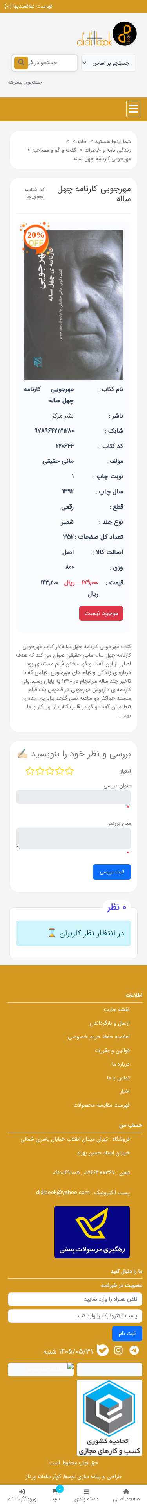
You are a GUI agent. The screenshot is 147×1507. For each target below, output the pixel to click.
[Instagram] (119, 1350)
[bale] (103, 1350)
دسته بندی (86, 1498)
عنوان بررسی (117, 785)
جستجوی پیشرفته (25, 82)
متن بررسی (118, 823)
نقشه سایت (117, 1009)
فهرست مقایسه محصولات (101, 1105)
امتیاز (125, 771)
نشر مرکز (63, 416)
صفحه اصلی (126, 1498)
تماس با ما (118, 1077)
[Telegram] (134, 1350)
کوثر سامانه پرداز (43, 1476)
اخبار (125, 1091)
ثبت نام (127, 1333)
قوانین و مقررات (112, 1050)
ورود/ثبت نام (22, 1498)
